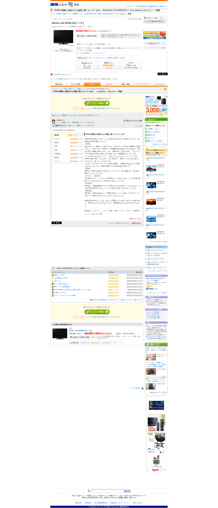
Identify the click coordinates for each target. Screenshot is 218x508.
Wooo (70, 19)
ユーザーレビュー (57, 89)
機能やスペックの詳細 (154, 141)
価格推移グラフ (106, 31)
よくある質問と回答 (154, 317)
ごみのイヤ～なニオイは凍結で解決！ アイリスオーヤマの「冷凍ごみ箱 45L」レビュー (156, 379)
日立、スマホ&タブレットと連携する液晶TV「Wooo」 (107, 58)
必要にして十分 (60, 292)
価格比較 (76, 343)
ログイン (132, 6)
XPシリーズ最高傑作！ (62, 287)
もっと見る (138, 125)
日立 (59, 19)
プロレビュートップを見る (157, 293)
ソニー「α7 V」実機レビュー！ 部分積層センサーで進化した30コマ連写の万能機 (156, 364)
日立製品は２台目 (60, 278)
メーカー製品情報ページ (85, 53)
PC (163, 250)
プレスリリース (100, 53)
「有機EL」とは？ (153, 129)
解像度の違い (151, 135)
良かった (57, 281)
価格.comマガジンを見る (158, 392)
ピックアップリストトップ (158, 271)
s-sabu (58, 120)
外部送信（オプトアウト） (120, 503)
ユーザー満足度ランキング (156, 301)
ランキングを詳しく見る (158, 242)
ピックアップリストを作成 (156, 48)
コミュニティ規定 (153, 312)
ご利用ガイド (162, 6)
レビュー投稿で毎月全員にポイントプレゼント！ (104, 108)
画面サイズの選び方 (153, 132)
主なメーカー (151, 138)
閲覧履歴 (152, 6)
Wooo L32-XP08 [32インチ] (89, 115)
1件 (68, 122)
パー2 (164, 267)
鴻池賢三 (151, 289)
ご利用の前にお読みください (62, 74)
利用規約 (88, 503)
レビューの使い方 (153, 314)
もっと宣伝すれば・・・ (63, 284)
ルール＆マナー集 (153, 316)
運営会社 (78, 503)
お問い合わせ (138, 503)
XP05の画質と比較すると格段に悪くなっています (72, 290)
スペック (86, 343)
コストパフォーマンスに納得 (65, 295)
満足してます (59, 275)
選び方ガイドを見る (160, 144)
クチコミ (108, 343)
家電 (65, 89)
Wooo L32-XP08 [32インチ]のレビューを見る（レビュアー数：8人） (117, 300)
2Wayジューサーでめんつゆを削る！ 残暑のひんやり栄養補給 (156, 350)
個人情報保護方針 (100, 503)
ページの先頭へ (135, 388)
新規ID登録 (142, 6)
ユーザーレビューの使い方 (155, 336)
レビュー (97, 343)
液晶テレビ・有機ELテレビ (77, 89)
